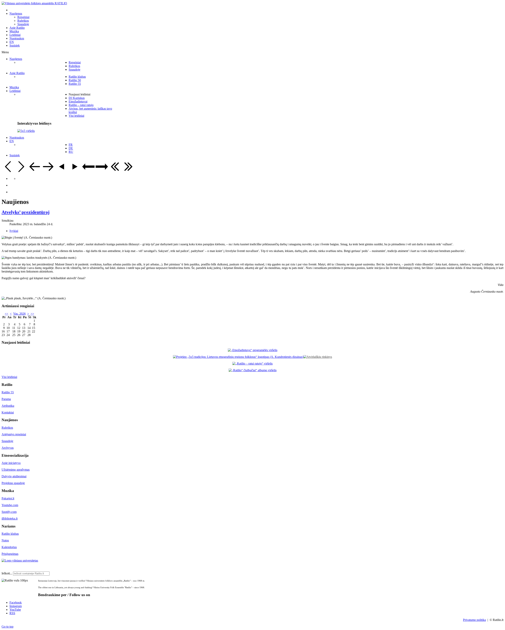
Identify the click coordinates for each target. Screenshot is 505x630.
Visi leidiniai (9, 377)
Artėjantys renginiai (14, 434)
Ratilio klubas (10, 533)
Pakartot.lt (8, 498)
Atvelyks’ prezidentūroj (26, 212)
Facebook (15, 602)
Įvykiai (13, 230)
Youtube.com (10, 505)
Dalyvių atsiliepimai (14, 476)
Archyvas (8, 447)
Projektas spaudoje (13, 483)
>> (32, 313)
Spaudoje (7, 441)
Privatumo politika (474, 620)
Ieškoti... (7, 573)
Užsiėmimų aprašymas (16, 469)
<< (6, 313)
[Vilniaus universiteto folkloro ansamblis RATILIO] (34, 3)
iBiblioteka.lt (10, 518)
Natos (5, 540)
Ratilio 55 (8, 392)
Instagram (15, 606)
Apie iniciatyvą (11, 463)
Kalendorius (9, 547)
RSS (12, 613)
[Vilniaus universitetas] (20, 560)
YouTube (15, 609)
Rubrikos (7, 427)
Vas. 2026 (19, 313)
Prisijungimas (10, 553)
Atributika (8, 405)
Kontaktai (8, 412)
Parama (6, 399)
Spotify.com (9, 511)
